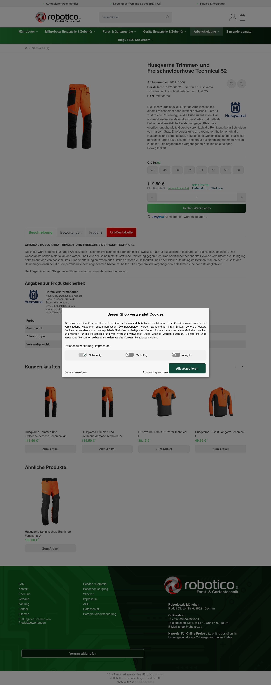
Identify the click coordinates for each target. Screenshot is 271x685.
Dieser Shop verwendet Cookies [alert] (135, 314)
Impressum (102, 346)
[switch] (83, 355)
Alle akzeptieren (187, 368)
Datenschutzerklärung (79, 346)
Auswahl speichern (155, 372)
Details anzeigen (76, 372)
